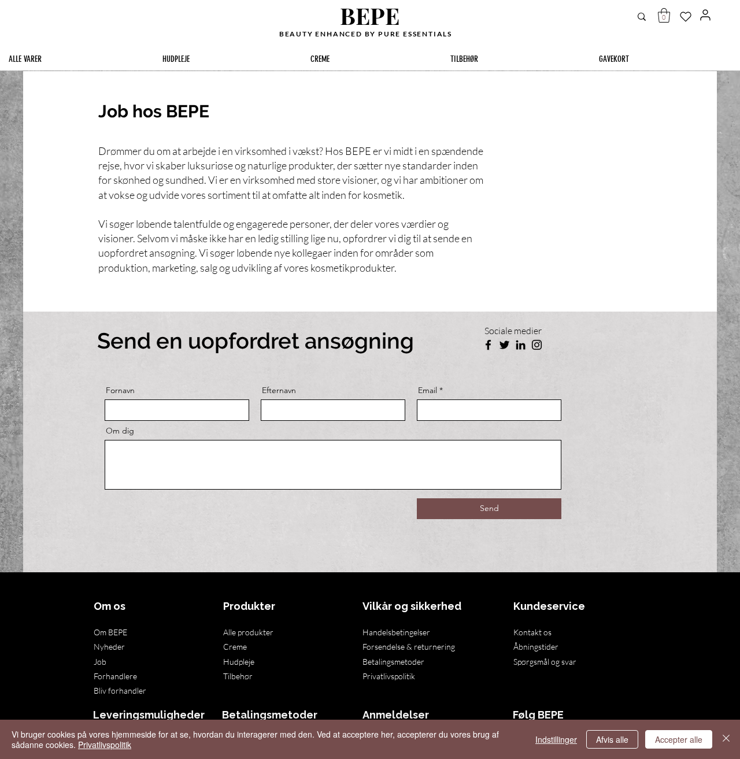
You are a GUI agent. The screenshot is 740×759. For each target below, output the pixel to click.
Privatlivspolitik (104, 744)
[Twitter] (504, 344)
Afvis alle (612, 739)
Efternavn (279, 390)
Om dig (120, 431)
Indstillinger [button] (556, 739)
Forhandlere (115, 676)
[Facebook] (488, 344)
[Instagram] (536, 344)
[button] (664, 15)
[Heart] (686, 16)
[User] (705, 15)
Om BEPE (110, 632)
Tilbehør (238, 676)
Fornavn (120, 390)
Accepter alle (678, 739)
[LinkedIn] (520, 344)
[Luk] (726, 739)
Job (100, 662)
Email (427, 390)
